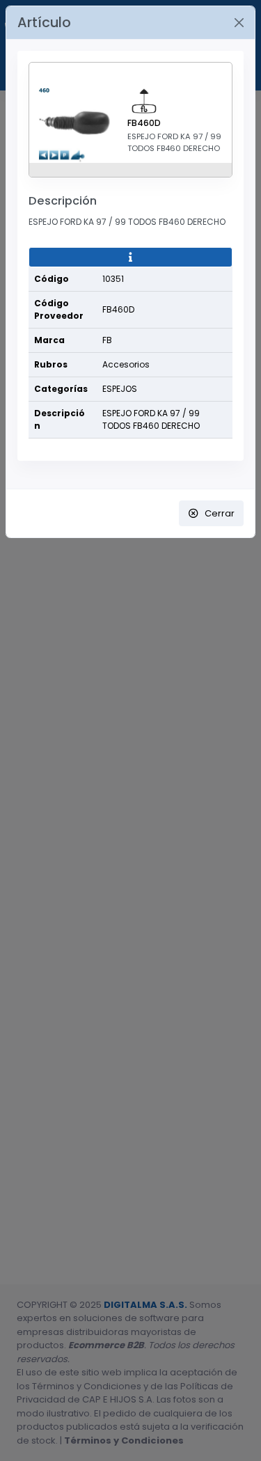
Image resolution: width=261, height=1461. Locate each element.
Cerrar (220, 513)
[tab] (130, 257)
